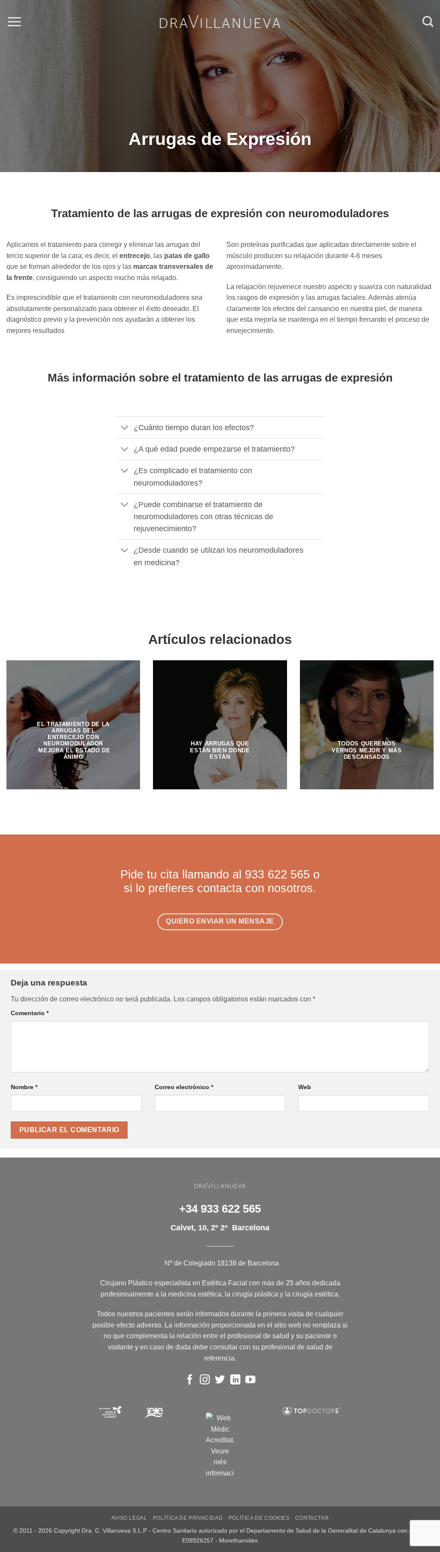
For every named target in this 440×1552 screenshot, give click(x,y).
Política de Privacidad (188, 1518)
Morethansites (238, 1540)
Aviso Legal (129, 1518)
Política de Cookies (259, 1518)
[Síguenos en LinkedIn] (235, 1380)
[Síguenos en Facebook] (190, 1380)
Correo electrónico (184, 1087)
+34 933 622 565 (220, 1209)
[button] (14, 22)
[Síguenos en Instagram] (205, 1380)
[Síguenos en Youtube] (250, 1380)
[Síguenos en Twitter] (220, 1380)
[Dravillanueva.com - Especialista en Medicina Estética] (220, 21)
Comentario (30, 1013)
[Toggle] (124, 428)
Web (304, 1087)
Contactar (312, 1518)
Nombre (24, 1087)
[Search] (428, 22)
